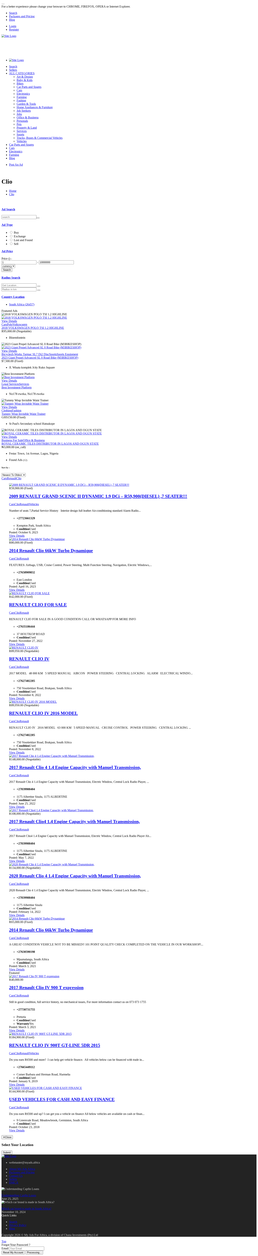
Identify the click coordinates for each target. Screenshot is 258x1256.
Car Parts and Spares (29, 86)
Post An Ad (16, 164)
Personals (22, 120)
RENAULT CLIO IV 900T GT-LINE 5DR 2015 (54, 1045)
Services (22, 131)
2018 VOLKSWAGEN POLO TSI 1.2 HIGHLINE (33, 327)
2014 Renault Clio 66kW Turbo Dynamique (51, 550)
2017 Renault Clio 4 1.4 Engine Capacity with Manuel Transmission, (75, 767)
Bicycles (7, 354)
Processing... (34, 1252)
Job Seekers (24, 110)
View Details (9, 321)
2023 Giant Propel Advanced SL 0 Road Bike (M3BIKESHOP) (40, 357)
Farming (22, 97)
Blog (12, 19)
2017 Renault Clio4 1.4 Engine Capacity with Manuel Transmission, (74, 821)
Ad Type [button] (7, 224)
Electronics (23, 93)
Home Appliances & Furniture (35, 107)
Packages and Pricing (22, 16)
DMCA (13, 1182)
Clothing (7, 410)
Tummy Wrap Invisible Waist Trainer (24, 413)
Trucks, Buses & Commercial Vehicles (40, 137)
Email (5, 1248)
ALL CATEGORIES (22, 73)
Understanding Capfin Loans (19, 1195)
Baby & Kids (24, 80)
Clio (11, 194)
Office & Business (28, 117)
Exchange (20, 236)
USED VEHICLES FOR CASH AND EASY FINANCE (62, 1099)
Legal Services (10, 384)
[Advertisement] (70, 46)
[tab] (129, 209)
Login (12, 26)
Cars (19, 90)
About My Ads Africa (22, 1169)
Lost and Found (23, 240)
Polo (9, 324)
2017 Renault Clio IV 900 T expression (46, 987)
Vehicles (22, 141)
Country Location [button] (13, 296)
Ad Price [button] (7, 251)
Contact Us (15, 1175)
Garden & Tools (26, 103)
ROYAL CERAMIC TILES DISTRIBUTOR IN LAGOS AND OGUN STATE (50, 443)
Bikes (20, 83)
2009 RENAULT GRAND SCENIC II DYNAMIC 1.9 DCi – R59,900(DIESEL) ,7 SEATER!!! (98, 496)
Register (14, 29)
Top (4, 1241)
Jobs (19, 114)
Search (13, 13)
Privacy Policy (17, 1225)
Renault (11, 478)
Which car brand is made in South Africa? (26, 1208)
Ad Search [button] (8, 209)
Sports (20, 134)
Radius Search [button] (11, 277)
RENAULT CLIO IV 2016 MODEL (43, 713)
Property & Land (27, 127)
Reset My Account (13, 1252)
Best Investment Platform (17, 387)
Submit (7, 1152)
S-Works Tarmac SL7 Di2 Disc (30, 354)
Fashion (21, 100)
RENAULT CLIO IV (29, 658)
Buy (16, 232)
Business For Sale (12, 440)
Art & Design (25, 76)
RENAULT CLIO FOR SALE (38, 604)
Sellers (13, 70)
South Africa (21, 304)
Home (12, 190)
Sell (16, 243)
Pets (19, 124)
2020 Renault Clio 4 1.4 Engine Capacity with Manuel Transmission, (75, 875)
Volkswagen (19, 324)
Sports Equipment (67, 354)
